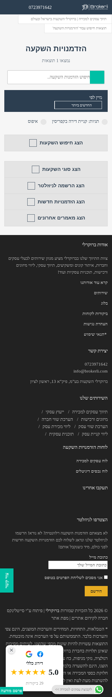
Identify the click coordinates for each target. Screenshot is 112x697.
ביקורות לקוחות (95, 313)
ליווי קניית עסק (95, 433)
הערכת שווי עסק (93, 426)
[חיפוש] (97, 77)
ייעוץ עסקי (55, 411)
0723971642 (96, 364)
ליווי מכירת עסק (56, 426)
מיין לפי (95, 97)
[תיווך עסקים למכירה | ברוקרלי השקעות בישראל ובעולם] (95, 7)
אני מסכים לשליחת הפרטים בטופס (74, 577)
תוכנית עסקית (61, 433)
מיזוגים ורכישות (94, 419)
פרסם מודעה (11, 690)
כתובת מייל (98, 557)
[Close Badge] (11, 650)
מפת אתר (59, 618)
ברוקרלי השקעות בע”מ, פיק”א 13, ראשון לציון (69, 381)
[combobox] (78, 105)
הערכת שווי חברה (57, 419)
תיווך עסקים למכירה (90, 411)
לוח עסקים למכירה (92, 461)
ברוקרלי (52, 610)
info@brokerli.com (91, 371)
